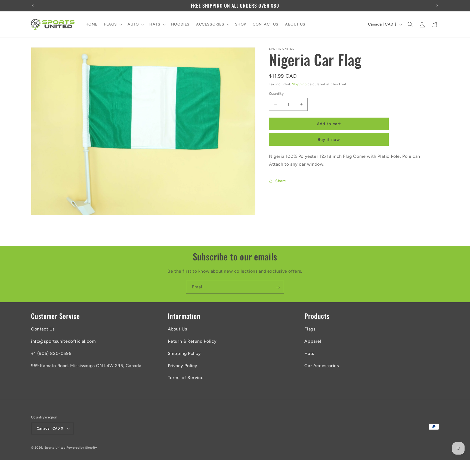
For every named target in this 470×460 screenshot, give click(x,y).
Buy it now (329, 139)
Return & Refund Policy (192, 341)
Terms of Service (186, 377)
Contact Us (43, 329)
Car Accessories (321, 365)
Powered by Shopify (81, 447)
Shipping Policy (184, 353)
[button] (112, 24)
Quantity (276, 94)
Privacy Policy (182, 365)
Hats (309, 353)
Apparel (312, 341)
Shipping (299, 84)
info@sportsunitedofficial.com (63, 341)
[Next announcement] (437, 6)
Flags (309, 329)
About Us (177, 329)
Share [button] (280, 181)
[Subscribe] (278, 287)
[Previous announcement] (33, 6)
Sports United (55, 447)
